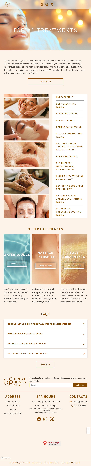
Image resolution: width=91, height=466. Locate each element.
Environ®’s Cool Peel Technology (70, 187)
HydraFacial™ (64, 97)
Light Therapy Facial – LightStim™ (69, 178)
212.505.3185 (80, 405)
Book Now (45, 81)
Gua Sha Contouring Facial (69, 135)
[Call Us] (72, 405)
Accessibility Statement (71, 463)
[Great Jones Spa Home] (7, 4)
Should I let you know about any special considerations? (39, 324)
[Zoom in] (88, 429)
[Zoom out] (88, 432)
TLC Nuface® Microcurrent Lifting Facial (65, 166)
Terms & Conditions (52, 463)
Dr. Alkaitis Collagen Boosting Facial (68, 212)
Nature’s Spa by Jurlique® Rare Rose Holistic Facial (69, 146)
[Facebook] (42, 4)
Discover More (17, 263)
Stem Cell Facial (67, 156)
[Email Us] (70, 401)
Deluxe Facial (65, 120)
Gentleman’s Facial (69, 127)
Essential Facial (67, 113)
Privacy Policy (37, 463)
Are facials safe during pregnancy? (27, 343)
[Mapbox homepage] (5, 457)
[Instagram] (47, 4)
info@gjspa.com (79, 401)
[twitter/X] (51, 4)
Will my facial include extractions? (27, 353)
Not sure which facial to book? (25, 333)
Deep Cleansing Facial (66, 105)
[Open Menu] (84, 4)
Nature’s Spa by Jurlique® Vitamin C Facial (69, 199)
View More (45, 364)
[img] (45, 443)
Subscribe (80, 385)
